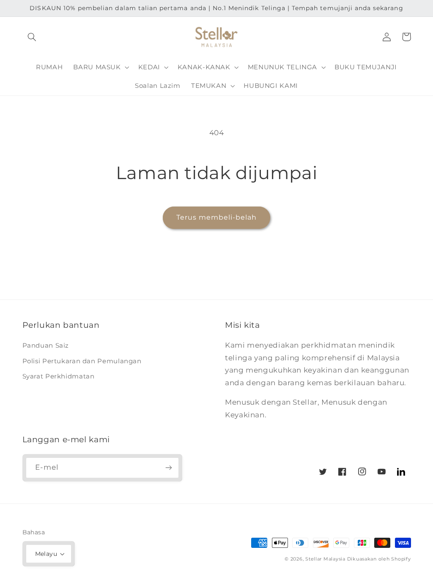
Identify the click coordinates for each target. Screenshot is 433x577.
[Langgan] (168, 468)
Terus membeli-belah (216, 217)
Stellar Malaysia (325, 559)
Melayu (46, 553)
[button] (32, 36)
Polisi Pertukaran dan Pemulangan (82, 361)
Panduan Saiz (45, 345)
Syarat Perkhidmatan (58, 376)
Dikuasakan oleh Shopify (379, 559)
